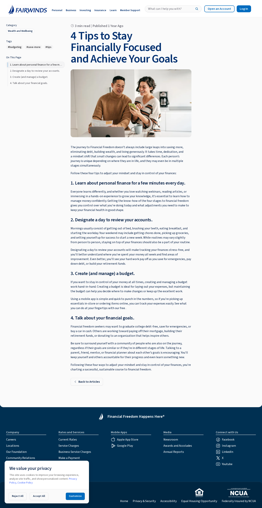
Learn (113, 10)
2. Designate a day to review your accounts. (111, 220)
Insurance (100, 10)
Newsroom (170, 439)
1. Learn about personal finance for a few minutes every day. (128, 183)
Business (71, 10)
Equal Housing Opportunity (199, 501)
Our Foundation (16, 452)
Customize (75, 496)
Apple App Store (127, 439)
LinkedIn (227, 452)
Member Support (130, 10)
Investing (85, 10)
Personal (57, 10)
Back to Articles (89, 382)
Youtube (227, 464)
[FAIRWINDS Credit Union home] (26, 9)
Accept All (39, 496)
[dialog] (47, 482)
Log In (244, 9)
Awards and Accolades (177, 446)
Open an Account (219, 9)
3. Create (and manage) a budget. (103, 273)
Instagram (229, 446)
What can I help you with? (165, 9)
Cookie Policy (25, 483)
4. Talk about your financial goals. (102, 318)
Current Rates (67, 439)
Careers (11, 439)
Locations (12, 446)
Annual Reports (173, 452)
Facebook (228, 439)
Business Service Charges (74, 452)
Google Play (125, 446)
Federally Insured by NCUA (239, 501)
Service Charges (68, 446)
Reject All (17, 496)
